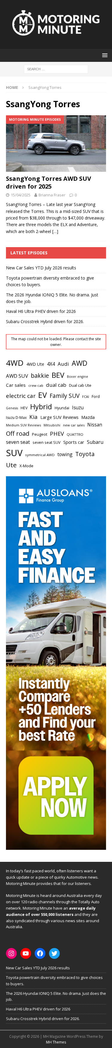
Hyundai (62, 407)
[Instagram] (11, 953)
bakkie (40, 375)
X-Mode (26, 465)
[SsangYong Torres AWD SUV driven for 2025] (56, 143)
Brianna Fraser (52, 195)
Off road (17, 433)
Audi (63, 363)
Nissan (94, 425)
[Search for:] (56, 68)
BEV (58, 375)
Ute (11, 465)
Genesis (12, 408)
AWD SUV (17, 375)
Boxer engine (77, 376)
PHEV (57, 433)
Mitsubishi (52, 425)
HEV (24, 407)
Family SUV (64, 396)
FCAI (85, 396)
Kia (33, 416)
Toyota (85, 454)
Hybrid (41, 406)
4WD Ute (35, 364)
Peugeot (39, 434)
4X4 (51, 364)
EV (42, 395)
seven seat (18, 442)
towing (65, 454)
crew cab (35, 385)
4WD (15, 362)
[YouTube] (25, 953)
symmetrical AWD (40, 455)
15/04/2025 (20, 195)
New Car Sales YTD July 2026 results (41, 268)
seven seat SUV (47, 442)
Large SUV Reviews (59, 417)
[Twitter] (54, 953)
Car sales (16, 385)
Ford (96, 396)
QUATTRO (75, 434)
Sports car (73, 442)
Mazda (88, 417)
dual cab (56, 384)
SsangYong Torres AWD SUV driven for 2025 (48, 182)
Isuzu (78, 407)
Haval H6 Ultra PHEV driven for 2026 (41, 311)
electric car (21, 396)
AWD (79, 363)
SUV (14, 453)
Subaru (95, 442)
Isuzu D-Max (16, 417)
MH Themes (56, 1042)
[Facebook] (40, 953)
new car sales (74, 425)
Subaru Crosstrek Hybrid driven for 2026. (45, 321)
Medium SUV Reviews (23, 425)
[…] (55, 231)
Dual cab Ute (80, 385)
